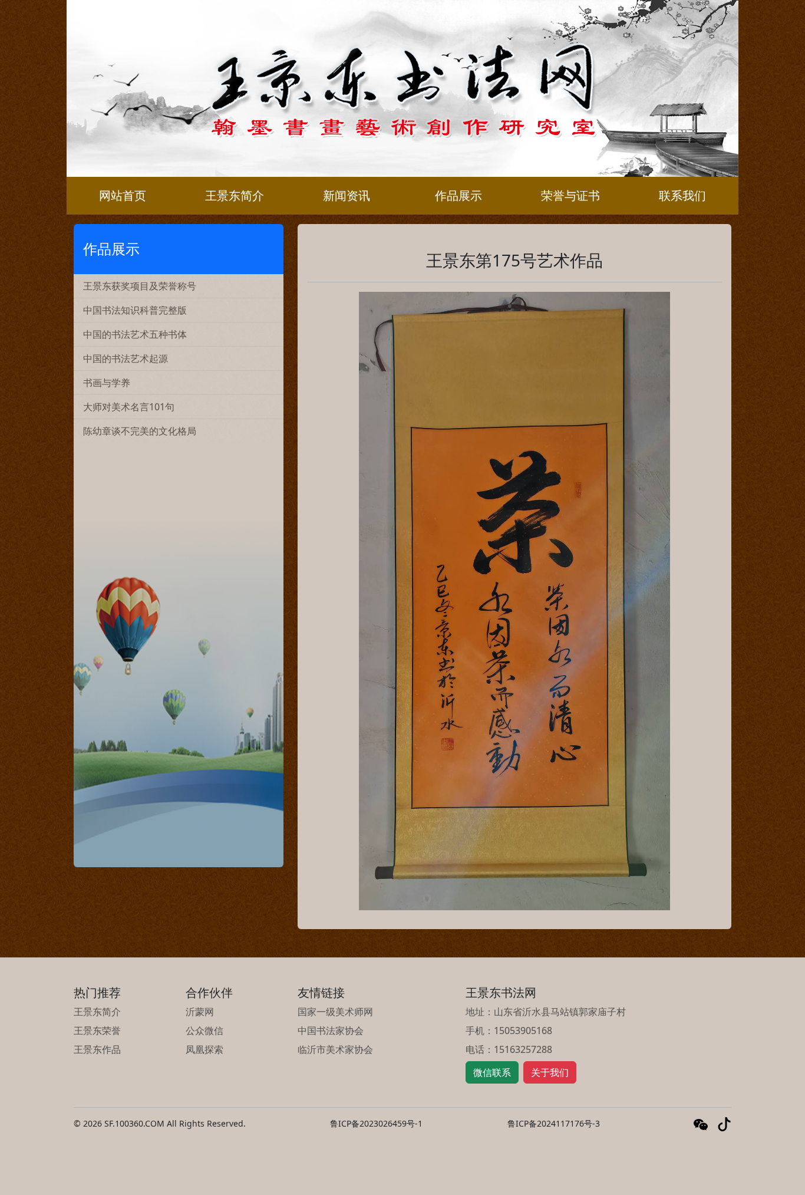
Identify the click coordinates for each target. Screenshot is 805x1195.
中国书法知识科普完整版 (135, 310)
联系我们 (682, 195)
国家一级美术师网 (335, 1011)
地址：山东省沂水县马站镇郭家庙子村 (546, 1011)
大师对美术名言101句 (128, 406)
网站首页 (122, 195)
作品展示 (458, 195)
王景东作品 (97, 1049)
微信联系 (492, 1072)
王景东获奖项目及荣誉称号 (139, 285)
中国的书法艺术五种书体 (135, 334)
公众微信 (204, 1030)
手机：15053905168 (509, 1030)
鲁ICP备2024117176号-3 (553, 1123)
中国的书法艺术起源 (125, 358)
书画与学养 (106, 382)
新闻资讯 (346, 195)
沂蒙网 (200, 1011)
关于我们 (550, 1072)
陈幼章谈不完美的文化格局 (139, 430)
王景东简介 (234, 195)
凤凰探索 (204, 1049)
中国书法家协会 (331, 1030)
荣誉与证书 (570, 195)
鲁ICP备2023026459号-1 (376, 1123)
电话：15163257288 (509, 1049)
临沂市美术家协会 (335, 1049)
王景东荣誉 (97, 1030)
